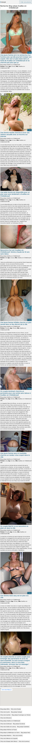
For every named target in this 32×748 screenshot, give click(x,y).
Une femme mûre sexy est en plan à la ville (14, 596)
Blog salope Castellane (23, 726)
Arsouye (3, 2)
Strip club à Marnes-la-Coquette (8, 738)
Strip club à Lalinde (5, 715)
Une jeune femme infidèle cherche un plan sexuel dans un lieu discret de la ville (15, 323)
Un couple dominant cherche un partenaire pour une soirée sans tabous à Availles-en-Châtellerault (15, 393)
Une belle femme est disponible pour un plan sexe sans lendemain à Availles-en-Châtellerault (15, 194)
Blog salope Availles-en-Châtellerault (10, 721)
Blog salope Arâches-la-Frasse (8, 729)
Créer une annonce (25, 2)
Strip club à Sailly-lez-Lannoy (8, 726)
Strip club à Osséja (16, 709)
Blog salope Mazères (5, 735)
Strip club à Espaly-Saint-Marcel (8, 741)
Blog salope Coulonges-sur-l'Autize (21, 715)
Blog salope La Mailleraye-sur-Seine (10, 732)
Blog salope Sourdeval (19, 723)
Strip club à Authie (17, 735)
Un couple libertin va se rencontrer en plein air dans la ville (14, 527)
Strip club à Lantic (5, 712)
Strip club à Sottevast (6, 723)
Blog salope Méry (5, 709)
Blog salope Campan (16, 712)
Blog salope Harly (25, 732)
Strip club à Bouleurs (5, 718)
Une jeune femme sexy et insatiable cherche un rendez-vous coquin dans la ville (15, 455)
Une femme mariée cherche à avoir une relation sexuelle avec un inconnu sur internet (14, 134)
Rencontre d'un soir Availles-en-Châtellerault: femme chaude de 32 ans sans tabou (14, 252)
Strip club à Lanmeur (24, 741)
